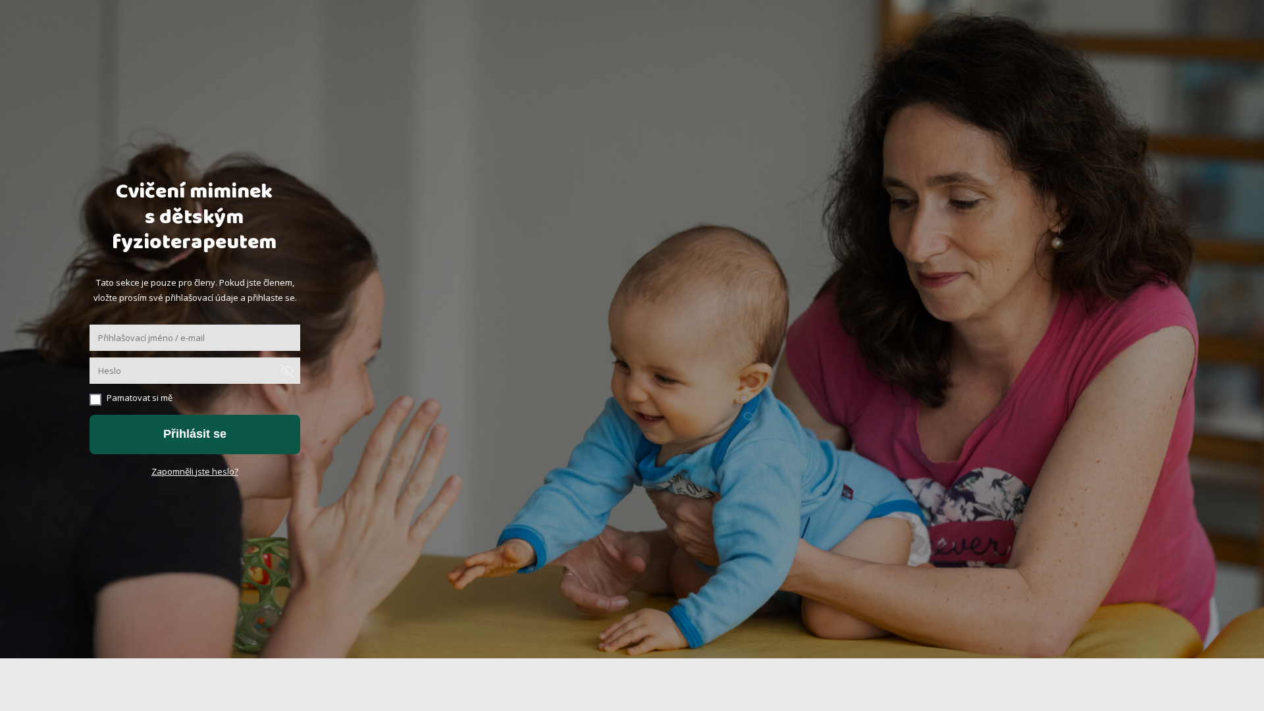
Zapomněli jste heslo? (194, 471)
